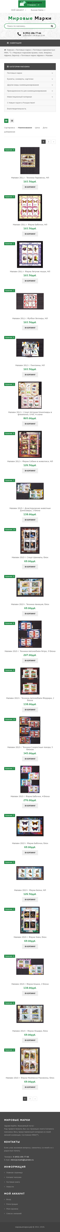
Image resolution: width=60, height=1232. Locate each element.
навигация (15, 43)
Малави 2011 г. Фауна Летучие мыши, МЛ (30, 271)
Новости (10, 1187)
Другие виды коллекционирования (23, 85)
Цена (37, 127)
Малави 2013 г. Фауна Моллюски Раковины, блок (30, 1078)
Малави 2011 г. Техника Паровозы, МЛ (30, 177)
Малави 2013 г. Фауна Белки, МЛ (30, 890)
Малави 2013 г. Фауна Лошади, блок (30, 1031)
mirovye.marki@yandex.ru (22, 1160)
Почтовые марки (14, 73)
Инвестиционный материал (19, 97)
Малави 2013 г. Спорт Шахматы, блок (30, 557)
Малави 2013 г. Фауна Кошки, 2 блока (30, 984)
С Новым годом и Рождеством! (21, 103)
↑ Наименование (24, 127)
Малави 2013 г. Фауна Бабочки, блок (30, 843)
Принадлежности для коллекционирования (26, 91)
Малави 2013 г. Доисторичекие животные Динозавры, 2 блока (30, 509)
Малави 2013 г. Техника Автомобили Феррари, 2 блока (30, 699)
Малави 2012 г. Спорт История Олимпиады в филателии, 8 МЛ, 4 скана (30, 413)
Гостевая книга (13, 1182)
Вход (8, 1199)
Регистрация (12, 1204)
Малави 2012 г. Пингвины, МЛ (30, 365)
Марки (30, 18)
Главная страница (14, 1172)
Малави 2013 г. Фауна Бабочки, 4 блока (30, 796)
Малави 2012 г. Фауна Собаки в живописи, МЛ (30, 461)
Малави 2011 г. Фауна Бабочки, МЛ (30, 224)
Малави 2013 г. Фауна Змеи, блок (30, 937)
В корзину (30, 187)
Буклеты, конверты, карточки (20, 79)
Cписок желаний (13, 1213)
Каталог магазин (13, 1177)
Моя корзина (12, 1209)
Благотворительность (16, 109)
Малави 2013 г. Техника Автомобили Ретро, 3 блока (30, 651)
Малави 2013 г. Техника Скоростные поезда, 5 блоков (30, 748)
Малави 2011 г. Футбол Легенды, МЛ (30, 318)
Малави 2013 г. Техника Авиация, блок (30, 604)
